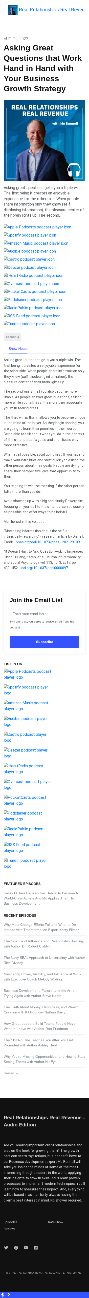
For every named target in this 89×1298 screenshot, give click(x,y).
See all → (11, 1073)
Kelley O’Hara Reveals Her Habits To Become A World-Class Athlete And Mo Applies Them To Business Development (41, 898)
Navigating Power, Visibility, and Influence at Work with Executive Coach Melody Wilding (42, 976)
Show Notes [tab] (18, 349)
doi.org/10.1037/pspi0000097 (44, 568)
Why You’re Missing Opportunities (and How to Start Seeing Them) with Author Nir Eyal (44, 1059)
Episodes (10, 1222)
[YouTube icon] (25, 1248)
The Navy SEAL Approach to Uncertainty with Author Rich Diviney (44, 960)
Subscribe (44, 642)
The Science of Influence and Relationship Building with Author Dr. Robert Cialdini (43, 943)
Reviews (10, 1229)
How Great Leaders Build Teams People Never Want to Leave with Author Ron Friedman (40, 1026)
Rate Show (55, 1222)
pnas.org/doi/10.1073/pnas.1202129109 (48, 542)
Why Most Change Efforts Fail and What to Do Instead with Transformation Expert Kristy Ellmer (41, 927)
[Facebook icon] (16, 1248)
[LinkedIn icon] (35, 1248)
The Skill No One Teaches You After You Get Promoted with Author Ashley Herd (38, 1042)
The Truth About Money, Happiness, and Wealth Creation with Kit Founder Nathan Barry (41, 1009)
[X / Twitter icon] (6, 1248)
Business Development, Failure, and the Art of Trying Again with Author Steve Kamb (39, 993)
